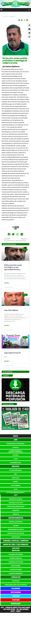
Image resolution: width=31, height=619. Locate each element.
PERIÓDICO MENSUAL (15, 558)
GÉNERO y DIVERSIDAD (16, 522)
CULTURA (15, 526)
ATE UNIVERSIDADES (15, 470)
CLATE (15, 489)
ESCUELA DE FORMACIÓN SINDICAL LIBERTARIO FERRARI (15, 493)
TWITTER (15, 596)
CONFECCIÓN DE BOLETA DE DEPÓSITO (16, 585)
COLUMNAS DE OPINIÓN (16, 554)
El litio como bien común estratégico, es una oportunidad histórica (13, 267)
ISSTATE (15, 482)
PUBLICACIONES (15, 566)
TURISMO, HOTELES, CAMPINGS (16, 540)
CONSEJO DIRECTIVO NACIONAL (15, 444)
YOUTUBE (16, 599)
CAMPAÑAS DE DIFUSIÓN (15, 562)
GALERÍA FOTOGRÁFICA (16, 573)
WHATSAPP (16, 603)
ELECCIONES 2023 (15, 463)
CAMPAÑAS (6, 375)
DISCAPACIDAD (15, 537)
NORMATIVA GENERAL (15, 499)
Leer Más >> (7, 283)
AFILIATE (15, 548)
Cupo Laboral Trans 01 (12, 352)
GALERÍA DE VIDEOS (16, 570)
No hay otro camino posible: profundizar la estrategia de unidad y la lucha (14, 60)
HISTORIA (15, 455)
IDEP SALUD (15, 478)
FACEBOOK (15, 588)
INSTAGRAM (16, 592)
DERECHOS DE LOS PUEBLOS (15, 533)
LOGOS (15, 459)
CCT (15, 495)
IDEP (15, 474)
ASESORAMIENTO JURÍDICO (16, 529)
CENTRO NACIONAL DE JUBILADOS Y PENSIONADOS (15, 451)
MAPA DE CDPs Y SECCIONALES (15, 544)
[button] (1, 9)
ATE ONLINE (15, 581)
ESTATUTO (15, 447)
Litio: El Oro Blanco (11, 310)
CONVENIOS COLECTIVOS (16, 503)
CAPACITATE (15, 510)
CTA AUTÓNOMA (15, 485)
